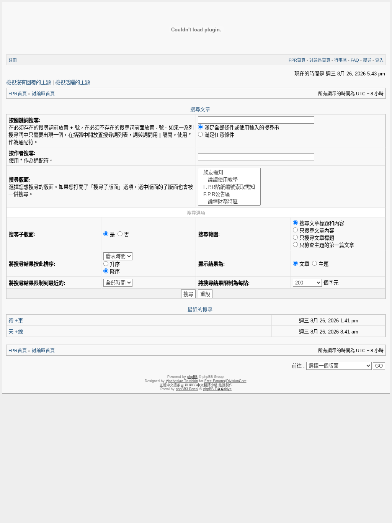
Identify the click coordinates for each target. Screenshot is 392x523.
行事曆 (340, 60)
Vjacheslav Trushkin (182, 381)
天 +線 (15, 332)
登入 (379, 60)
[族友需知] (229, 172)
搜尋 (367, 60)
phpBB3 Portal (187, 389)
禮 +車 (15, 321)
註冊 (12, 60)
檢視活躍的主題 (72, 82)
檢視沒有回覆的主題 (28, 82)
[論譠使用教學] (229, 179)
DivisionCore (236, 381)
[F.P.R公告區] (229, 194)
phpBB (192, 377)
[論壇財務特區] (229, 201)
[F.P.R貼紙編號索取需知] (229, 186)
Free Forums (214, 381)
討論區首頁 (319, 60)
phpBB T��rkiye (217, 389)
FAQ (355, 60)
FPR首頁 (297, 60)
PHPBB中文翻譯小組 (201, 385)
